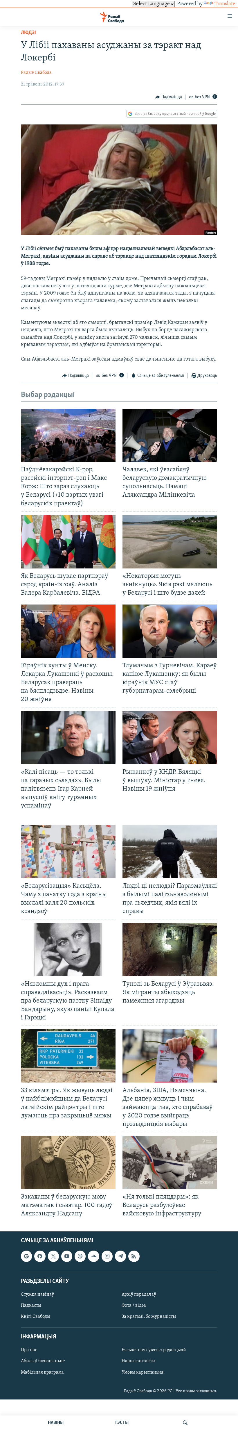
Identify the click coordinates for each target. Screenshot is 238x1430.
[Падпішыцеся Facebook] (39, 1256)
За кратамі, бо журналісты (149, 1316)
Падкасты (31, 1305)
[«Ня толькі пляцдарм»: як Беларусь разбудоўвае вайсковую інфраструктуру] (169, 1162)
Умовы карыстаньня (142, 1372)
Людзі (28, 32)
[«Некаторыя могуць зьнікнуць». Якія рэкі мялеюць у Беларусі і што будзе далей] (169, 541)
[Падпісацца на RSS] (133, 1256)
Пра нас (29, 1350)
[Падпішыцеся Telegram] (120, 1256)
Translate (224, 4)
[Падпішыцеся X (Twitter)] (53, 1256)
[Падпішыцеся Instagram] (107, 1256)
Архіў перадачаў (139, 1294)
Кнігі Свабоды (35, 1316)
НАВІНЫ (56, 1422)
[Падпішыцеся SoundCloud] (93, 1256)
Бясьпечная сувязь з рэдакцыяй (154, 1350)
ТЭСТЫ (122, 1422)
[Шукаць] (185, 1422)
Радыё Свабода (36, 72)
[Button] (168, 97)
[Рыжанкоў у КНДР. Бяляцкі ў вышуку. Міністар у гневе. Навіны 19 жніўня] (169, 737)
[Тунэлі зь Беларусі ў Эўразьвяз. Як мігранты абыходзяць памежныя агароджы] (169, 949)
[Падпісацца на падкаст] (80, 1256)
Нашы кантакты (138, 1361)
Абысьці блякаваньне (43, 1361)
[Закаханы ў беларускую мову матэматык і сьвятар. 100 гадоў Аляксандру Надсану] (68, 1162)
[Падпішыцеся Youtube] (66, 1256)
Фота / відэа (134, 1305)
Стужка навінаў (37, 1294)
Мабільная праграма (42, 1372)
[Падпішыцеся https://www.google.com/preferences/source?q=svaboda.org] (26, 1256)
